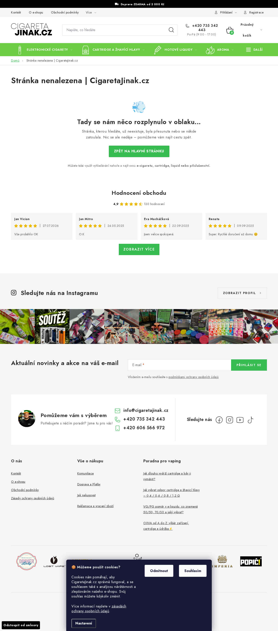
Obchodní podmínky (65, 12)
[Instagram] (229, 419)
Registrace (256, 12)
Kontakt (16, 12)
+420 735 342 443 (204, 28)
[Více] (254, 49)
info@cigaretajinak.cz (146, 410)
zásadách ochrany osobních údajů (98, 609)
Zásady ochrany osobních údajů (32, 498)
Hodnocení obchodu (139, 193)
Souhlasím (192, 570)
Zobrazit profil (239, 293)
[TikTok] (250, 419)
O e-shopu (36, 12)
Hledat (171, 30)
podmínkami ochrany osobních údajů (194, 377)
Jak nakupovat (86, 495)
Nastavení (83, 623)
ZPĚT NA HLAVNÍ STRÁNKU (139, 151)
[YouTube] (240, 419)
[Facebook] (219, 419)
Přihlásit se (249, 365)
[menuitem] (44, 49)
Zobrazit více (139, 249)
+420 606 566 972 (144, 428)
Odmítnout (159, 570)
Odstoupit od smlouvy (20, 625)
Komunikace (85, 473)
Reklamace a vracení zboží (95, 506)
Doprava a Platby (89, 484)
